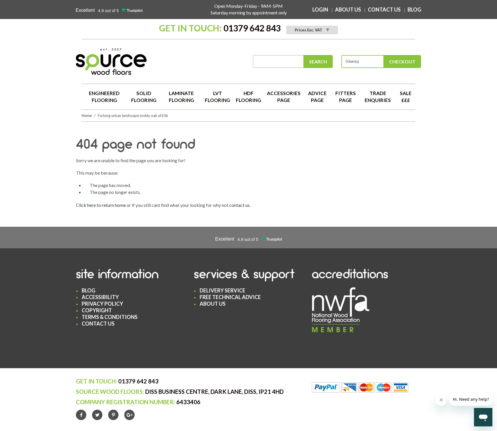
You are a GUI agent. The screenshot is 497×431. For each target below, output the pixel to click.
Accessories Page (284, 96)
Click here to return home (101, 205)
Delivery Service (222, 290)
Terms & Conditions (109, 317)
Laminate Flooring (181, 96)
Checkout (402, 61)
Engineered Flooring (104, 96)
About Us (348, 9)
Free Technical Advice (230, 297)
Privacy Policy (102, 303)
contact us (239, 205)
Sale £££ (406, 96)
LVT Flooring (217, 96)
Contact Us (384, 9)
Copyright (97, 310)
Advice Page (317, 96)
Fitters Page (345, 96)
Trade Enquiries (378, 96)
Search (318, 61)
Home (87, 115)
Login (320, 9)
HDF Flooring (248, 96)
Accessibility (100, 297)
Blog (414, 9)
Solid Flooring (143, 96)
